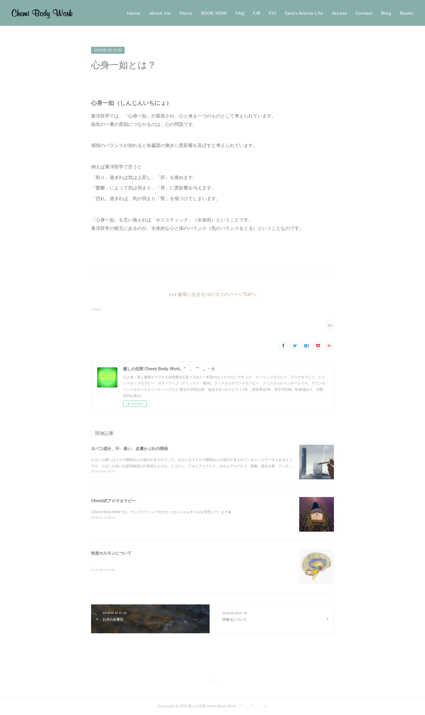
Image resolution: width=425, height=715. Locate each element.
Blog (386, 13)
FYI (272, 13)
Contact (364, 13)
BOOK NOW (214, 13)
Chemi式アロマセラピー (113, 500)
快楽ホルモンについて (111, 553)
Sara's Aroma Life (304, 13)
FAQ (239, 13)
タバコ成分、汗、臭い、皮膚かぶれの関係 (129, 448)
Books (406, 13)
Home (134, 13)
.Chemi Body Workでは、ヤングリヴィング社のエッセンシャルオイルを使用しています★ (161, 511)
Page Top (212, 682)
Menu (186, 13)
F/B (256, 13)
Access (339, 13)
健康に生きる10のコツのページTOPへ (217, 294)
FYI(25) (96, 310)
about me (160, 13)
